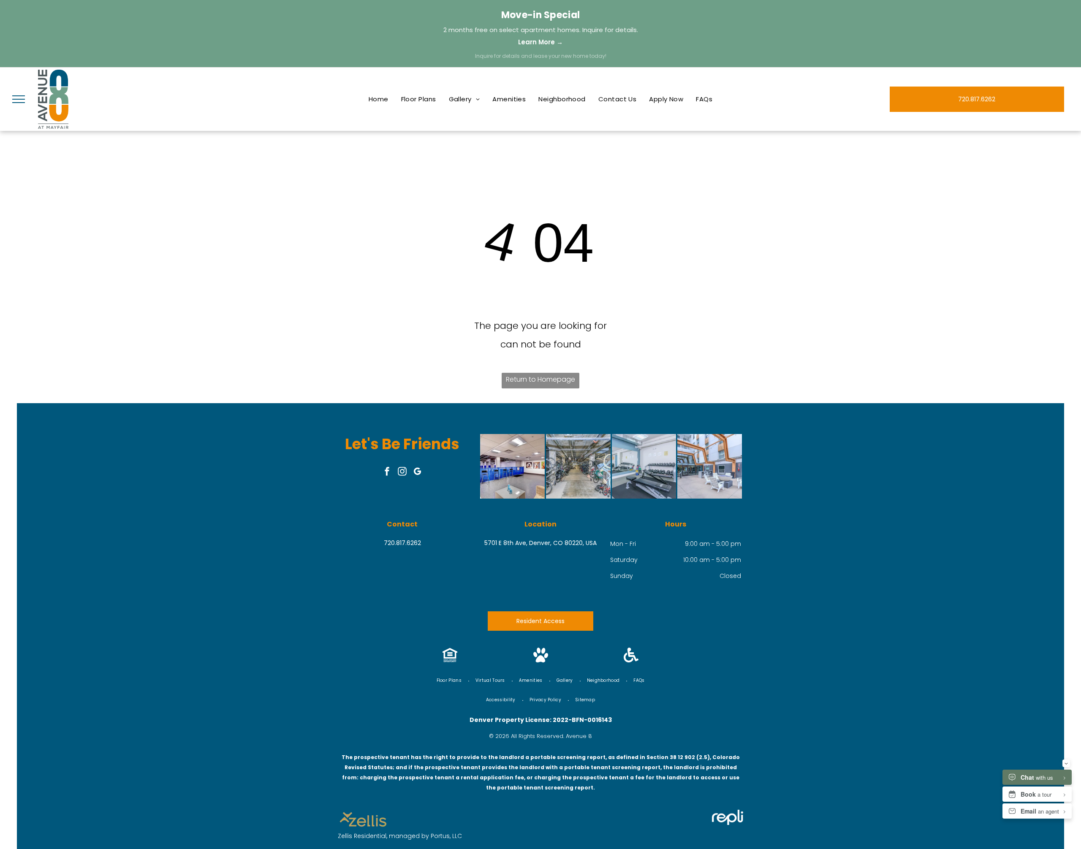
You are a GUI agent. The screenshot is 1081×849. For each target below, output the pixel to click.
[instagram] (402, 472)
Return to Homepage (540, 379)
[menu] (19, 99)
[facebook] (387, 472)
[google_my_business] (417, 472)
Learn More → (540, 42)
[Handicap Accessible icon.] (631, 660)
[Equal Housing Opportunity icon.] (450, 660)
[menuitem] (378, 99)
